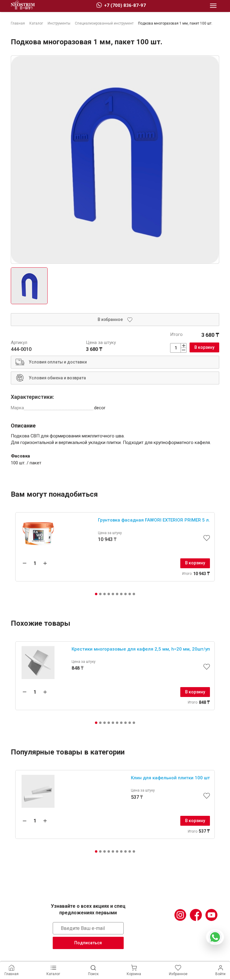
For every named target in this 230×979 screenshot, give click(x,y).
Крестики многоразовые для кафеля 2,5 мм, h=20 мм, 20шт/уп (141, 649)
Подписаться (88, 942)
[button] (96, 594)
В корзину (204, 347)
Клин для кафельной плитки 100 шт (170, 778)
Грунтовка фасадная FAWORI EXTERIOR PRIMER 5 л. (154, 520)
